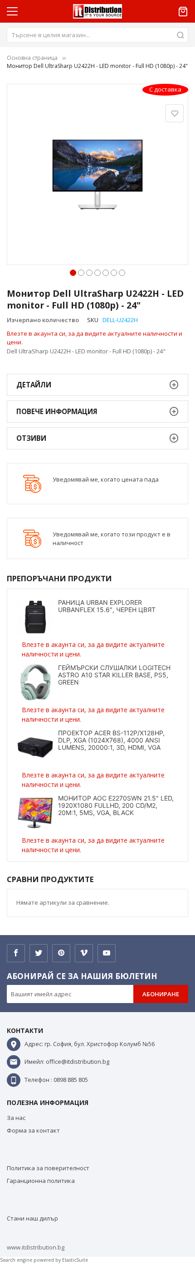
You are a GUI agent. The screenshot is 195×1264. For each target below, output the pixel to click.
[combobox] (97, 35)
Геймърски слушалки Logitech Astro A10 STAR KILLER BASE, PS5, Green (114, 675)
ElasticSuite (75, 1260)
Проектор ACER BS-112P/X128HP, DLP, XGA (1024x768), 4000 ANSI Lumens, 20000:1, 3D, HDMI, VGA (111, 740)
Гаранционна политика (41, 1181)
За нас (16, 1118)
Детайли (33, 384)
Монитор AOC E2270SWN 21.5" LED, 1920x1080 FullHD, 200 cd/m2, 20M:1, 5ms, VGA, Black (116, 805)
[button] (73, 272)
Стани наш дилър (32, 1218)
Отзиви (31, 438)
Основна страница (32, 58)
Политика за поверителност (48, 1168)
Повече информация (57, 411)
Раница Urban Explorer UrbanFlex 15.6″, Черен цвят (107, 605)
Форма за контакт (33, 1130)
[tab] (97, 385)
